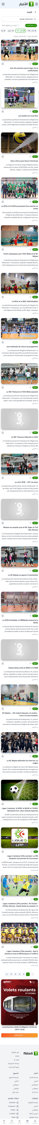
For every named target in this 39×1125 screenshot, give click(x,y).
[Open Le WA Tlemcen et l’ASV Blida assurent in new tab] (31, 387)
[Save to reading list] (2, 63)
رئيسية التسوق (14, 1077)
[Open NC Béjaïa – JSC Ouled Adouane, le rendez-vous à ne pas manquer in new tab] (31, 709)
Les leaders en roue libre (28, 116)
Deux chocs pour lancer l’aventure (24, 161)
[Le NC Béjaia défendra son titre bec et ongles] (19, 742)
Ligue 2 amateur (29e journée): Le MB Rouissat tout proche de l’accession (22, 857)
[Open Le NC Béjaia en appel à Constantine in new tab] (31, 571)
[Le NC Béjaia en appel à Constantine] (19, 556)
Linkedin (12, 1114)
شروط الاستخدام (14, 1067)
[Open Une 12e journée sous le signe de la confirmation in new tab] (31, 64)
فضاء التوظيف (33, 1117)
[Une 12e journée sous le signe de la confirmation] (19, 50)
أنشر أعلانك (18, 1035)
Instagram (11, 1106)
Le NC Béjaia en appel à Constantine (22, 575)
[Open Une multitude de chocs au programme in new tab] (31, 342)
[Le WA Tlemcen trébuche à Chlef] (19, 418)
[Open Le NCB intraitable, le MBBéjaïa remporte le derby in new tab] (31, 616)
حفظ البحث (29, 25)
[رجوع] (35, 12)
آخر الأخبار (35, 1092)
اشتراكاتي (35, 1084)
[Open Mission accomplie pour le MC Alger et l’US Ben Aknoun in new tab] (31, 523)
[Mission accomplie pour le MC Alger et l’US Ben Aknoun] (19, 509)
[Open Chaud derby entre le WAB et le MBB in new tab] (31, 663)
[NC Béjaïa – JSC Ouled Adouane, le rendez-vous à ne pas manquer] (19, 694)
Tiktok (13, 1117)
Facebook (12, 1103)
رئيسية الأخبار (34, 1077)
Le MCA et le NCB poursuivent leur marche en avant (19, 207)
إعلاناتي (16, 1088)
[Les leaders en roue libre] (19, 97)
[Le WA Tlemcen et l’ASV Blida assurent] (19, 373)
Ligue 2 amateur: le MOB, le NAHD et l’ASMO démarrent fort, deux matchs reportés (20, 809)
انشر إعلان (15, 1092)
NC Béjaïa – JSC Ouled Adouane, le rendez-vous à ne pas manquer (20, 714)
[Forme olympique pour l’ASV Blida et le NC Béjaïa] (19, 235)
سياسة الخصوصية (13, 1063)
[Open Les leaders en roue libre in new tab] (31, 111)
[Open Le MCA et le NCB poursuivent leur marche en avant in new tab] (31, 202)
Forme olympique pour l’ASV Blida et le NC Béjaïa (20, 255)
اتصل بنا (16, 1059)
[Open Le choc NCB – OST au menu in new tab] (31, 478)
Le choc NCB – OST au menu (26, 482)
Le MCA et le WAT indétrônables (25, 301)
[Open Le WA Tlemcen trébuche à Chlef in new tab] (31, 433)
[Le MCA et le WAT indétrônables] (19, 283)
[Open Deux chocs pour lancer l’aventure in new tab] (31, 157)
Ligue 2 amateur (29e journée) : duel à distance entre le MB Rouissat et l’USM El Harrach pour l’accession (21, 952)
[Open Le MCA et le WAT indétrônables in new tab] (31, 297)
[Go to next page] (7, 974)
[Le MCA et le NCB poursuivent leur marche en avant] (19, 188)
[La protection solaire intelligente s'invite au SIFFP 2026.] (19, 1002)
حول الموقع (15, 1052)
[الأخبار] (31, 4)
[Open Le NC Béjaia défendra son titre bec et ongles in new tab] (31, 756)
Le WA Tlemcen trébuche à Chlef (24, 437)
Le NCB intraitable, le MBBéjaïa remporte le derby (20, 621)
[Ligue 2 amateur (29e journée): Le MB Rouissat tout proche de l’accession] (19, 837)
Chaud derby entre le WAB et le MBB (22, 668)
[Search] (35, 19)
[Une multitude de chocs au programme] (19, 328)
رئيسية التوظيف (33, 1102)
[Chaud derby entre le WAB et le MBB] (19, 649)
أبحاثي (16, 1081)
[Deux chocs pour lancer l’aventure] (19, 142)
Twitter (13, 1110)
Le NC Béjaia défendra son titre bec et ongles (22, 762)
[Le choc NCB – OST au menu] (19, 464)
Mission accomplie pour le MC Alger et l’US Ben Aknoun (20, 528)
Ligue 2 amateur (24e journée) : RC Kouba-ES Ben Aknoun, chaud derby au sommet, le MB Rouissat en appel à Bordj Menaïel (20, 905)
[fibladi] (36, 1053)
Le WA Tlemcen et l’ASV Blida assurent (22, 392)
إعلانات (17, 1056)
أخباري (36, 1081)
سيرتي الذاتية (33, 1113)
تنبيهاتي (35, 1088)
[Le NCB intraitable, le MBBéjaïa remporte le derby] (19, 602)
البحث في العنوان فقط (9, 25)
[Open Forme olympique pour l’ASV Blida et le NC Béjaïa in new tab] (31, 249)
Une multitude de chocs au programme (22, 347)
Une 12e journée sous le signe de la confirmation (24, 69)
